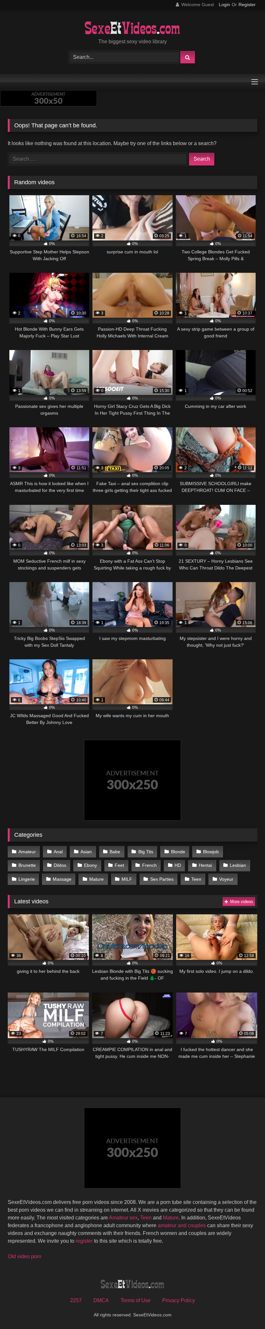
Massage (62, 879)
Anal (58, 851)
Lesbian (238, 865)
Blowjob (211, 851)
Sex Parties (162, 879)
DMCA (101, 1300)
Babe (115, 851)
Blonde (178, 851)
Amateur (27, 851)
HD (178, 865)
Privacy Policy (178, 1300)
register (84, 1241)
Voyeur (226, 879)
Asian (86, 851)
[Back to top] (245, 1309)
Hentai (205, 865)
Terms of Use (136, 1300)
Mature (96, 879)
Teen (196, 879)
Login (224, 4)
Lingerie (26, 879)
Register (247, 4)
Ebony (90, 865)
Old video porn (24, 1256)
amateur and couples (182, 1225)
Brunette (27, 865)
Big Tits (145, 851)
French (149, 865)
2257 (76, 1300)
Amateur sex (123, 1217)
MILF (127, 879)
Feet (119, 865)
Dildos (60, 865)
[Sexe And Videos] (132, 29)
